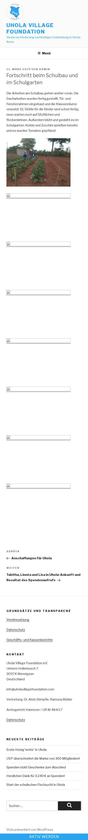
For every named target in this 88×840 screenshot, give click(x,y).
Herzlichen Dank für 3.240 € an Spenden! (35, 776)
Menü (46, 53)
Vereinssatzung (17, 620)
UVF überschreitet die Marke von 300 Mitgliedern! (43, 758)
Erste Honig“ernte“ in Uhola (26, 750)
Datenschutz (15, 630)
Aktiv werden (44, 836)
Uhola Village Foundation (30, 28)
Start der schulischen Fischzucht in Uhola (35, 785)
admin (44, 69)
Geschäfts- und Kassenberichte (29, 640)
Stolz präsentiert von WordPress (29, 829)
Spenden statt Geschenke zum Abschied (36, 767)
